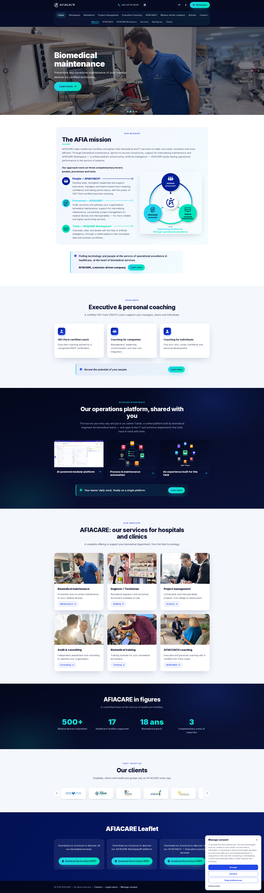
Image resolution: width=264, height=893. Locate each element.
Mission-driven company (173, 15)
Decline (233, 874)
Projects (170, 604)
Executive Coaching (132, 15)
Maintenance (66, 604)
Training (117, 665)
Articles (192, 15)
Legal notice (111, 887)
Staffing (117, 604)
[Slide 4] (136, 111)
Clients (169, 22)
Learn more (66, 82)
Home (61, 15)
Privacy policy (214, 886)
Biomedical (89, 15)
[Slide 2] (130, 111)
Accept (233, 867)
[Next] (258, 71)
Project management (108, 15)
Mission (95, 22)
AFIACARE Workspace (127, 22)
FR (179, 5)
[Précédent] (57, 793)
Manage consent (129, 887)
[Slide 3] (133, 112)
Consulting (65, 665)
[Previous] (5, 71)
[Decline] (256, 839)
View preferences (233, 880)
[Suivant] (207, 793)
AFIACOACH (151, 15)
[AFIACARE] (64, 5)
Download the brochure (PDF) (80, 861)
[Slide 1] (127, 111)
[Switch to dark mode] (186, 5)
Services (144, 22)
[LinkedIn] (144, 5)
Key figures (157, 22)
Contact (203, 15)
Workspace (201, 5)
